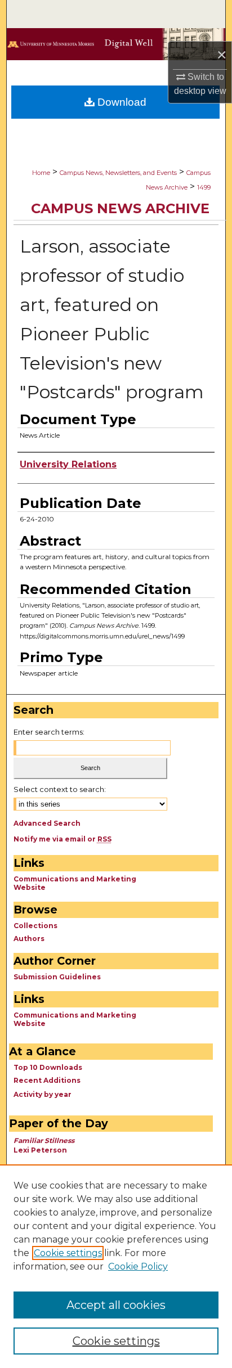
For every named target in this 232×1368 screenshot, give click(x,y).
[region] (116, 1266)
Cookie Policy (138, 1266)
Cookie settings (68, 1253)
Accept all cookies (116, 1305)
